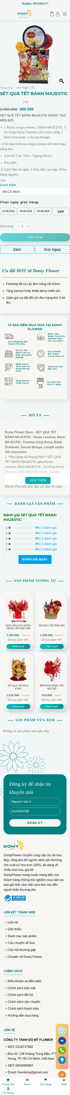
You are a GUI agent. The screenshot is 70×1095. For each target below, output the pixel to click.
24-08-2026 (26, 211)
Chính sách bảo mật (21, 988)
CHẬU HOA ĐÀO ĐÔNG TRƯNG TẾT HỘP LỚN (18, 627)
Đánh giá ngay (35, 559)
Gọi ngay (52, 249)
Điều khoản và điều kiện (24, 981)
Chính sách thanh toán (23, 1008)
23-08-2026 (8, 211)
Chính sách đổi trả (20, 994)
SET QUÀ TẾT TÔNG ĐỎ (52, 625)
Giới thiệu (14, 929)
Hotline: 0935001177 (35, 3)
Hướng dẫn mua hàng (23, 1015)
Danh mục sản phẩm (22, 936)
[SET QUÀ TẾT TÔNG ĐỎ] (51, 609)
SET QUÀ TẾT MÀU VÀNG (18, 687)
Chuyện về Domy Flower (25, 956)
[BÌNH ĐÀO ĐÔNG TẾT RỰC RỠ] (51, 669)
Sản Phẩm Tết (25, 87)
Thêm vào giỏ (35, 237)
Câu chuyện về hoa (21, 943)
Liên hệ (13, 922)
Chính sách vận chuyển (24, 1001)
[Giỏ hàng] (51, 13)
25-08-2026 (43, 211)
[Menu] (64, 14)
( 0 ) (25, 101)
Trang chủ (6, 87)
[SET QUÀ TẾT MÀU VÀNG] (18, 669)
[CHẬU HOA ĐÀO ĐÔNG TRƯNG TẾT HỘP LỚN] (18, 609)
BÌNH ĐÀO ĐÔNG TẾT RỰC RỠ (52, 687)
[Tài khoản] (58, 13)
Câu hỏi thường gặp (22, 949)
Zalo (17, 249)
